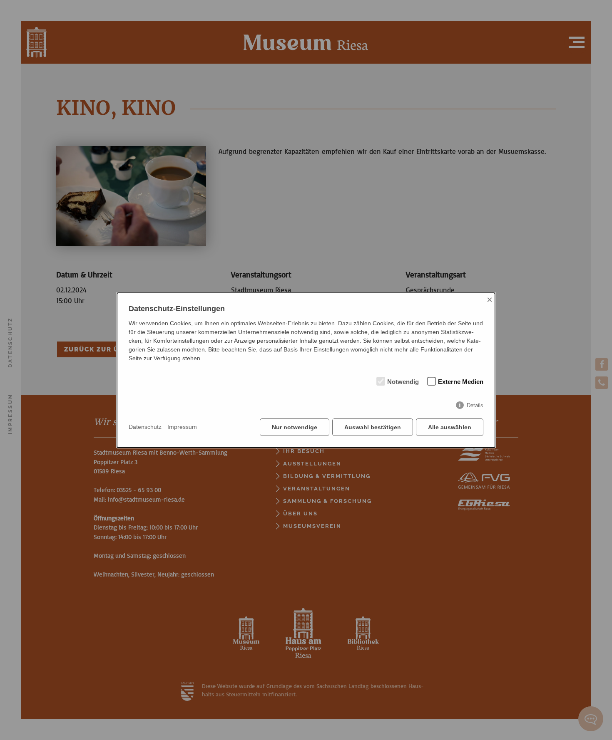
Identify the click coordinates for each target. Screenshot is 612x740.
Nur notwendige (294, 427)
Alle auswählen (449, 427)
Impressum (182, 426)
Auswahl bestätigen (372, 427)
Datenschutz (145, 426)
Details (475, 405)
